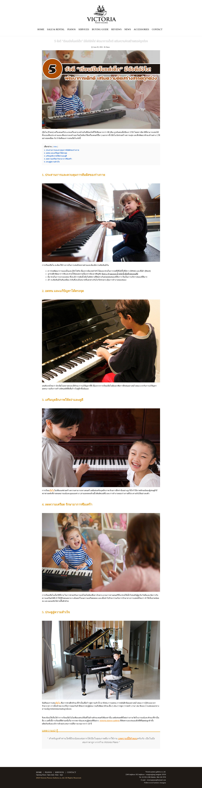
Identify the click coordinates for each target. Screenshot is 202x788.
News (108, 47)
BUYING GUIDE (100, 29)
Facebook (156, 783)
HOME (40, 29)
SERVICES (83, 29)
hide (55, 147)
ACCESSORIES (141, 29)
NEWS (127, 29)
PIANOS (71, 29)
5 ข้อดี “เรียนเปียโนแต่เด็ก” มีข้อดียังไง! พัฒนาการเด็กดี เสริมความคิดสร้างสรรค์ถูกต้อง (101, 40)
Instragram (163, 783)
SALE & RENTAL (56, 29)
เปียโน (51, 490)
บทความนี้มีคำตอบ (127, 738)
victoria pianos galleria (110, 721)
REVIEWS (116, 29)
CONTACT (157, 29)
